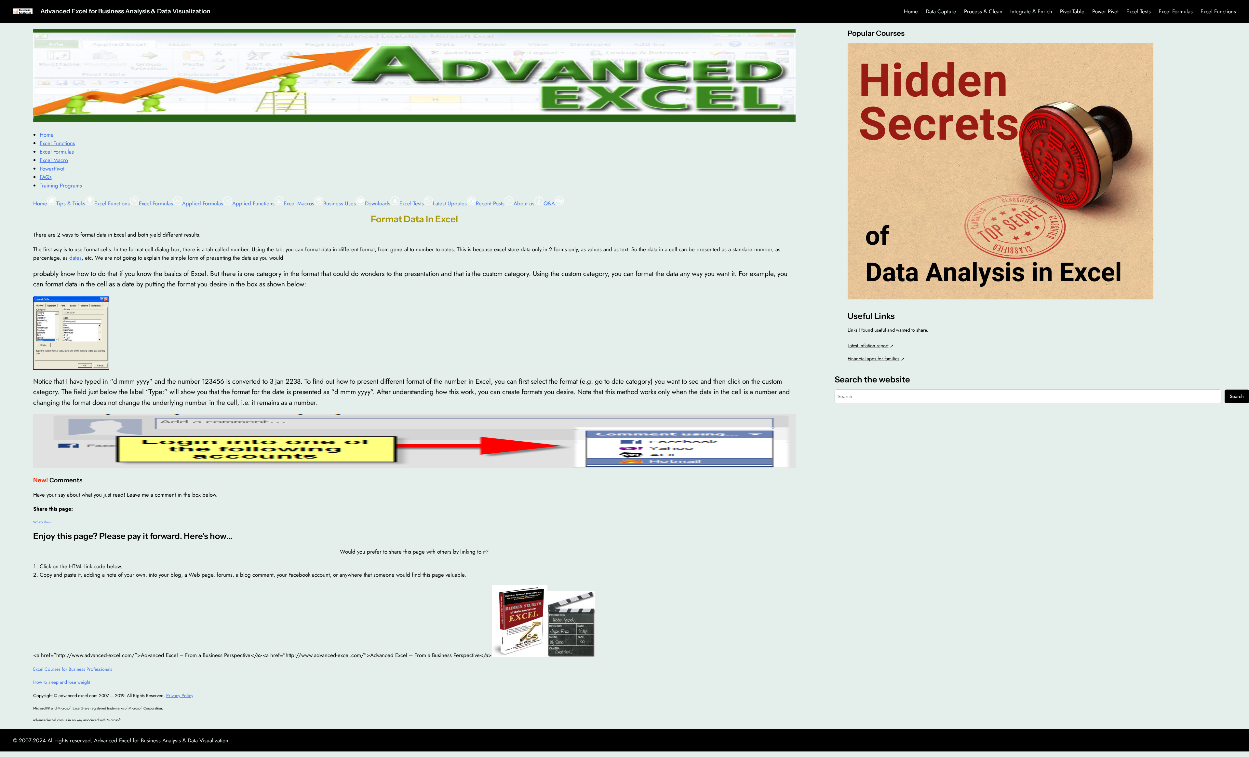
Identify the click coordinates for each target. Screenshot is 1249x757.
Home (40, 203)
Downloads (377, 203)
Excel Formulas (156, 203)
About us (524, 203)
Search (1237, 396)
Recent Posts (490, 203)
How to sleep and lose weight (61, 682)
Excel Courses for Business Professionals (72, 669)
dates (75, 258)
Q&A (549, 203)
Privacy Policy (179, 695)
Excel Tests (411, 203)
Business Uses (339, 203)
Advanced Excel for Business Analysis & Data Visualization (125, 11)
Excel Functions (112, 203)
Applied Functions (253, 203)
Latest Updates (450, 203)
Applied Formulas (202, 203)
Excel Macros (299, 203)
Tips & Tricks (70, 203)
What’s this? (42, 522)
